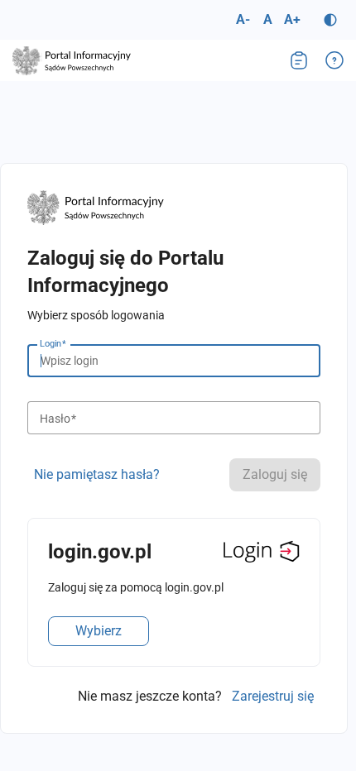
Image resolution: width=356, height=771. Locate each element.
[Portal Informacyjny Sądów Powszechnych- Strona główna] (72, 60)
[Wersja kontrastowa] (330, 19)
